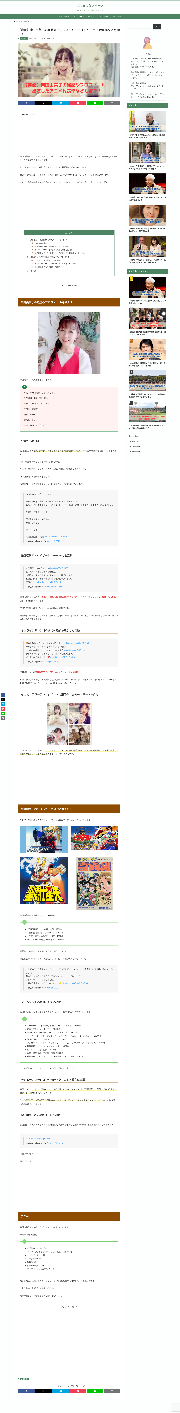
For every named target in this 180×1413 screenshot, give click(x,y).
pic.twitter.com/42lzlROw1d (49, 582)
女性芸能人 (24, 38)
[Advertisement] (69, 134)
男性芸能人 (136, 452)
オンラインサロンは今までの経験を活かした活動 (53, 250)
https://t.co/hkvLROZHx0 (74, 650)
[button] (26, 103)
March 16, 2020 (53, 541)
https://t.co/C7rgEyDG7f (59, 568)
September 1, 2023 (55, 662)
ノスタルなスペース (90, 5)
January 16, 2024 (54, 587)
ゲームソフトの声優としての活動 (47, 260)
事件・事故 (136, 441)
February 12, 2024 (55, 1143)
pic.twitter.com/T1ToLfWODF (57, 537)
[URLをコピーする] (112, 103)
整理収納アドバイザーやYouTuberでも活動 (51, 246)
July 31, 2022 (52, 988)
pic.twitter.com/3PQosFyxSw (62, 657)
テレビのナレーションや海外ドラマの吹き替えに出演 (55, 264)
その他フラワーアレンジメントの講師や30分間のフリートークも (60, 253)
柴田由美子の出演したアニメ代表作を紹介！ (50, 257)
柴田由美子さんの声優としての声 (47, 267)
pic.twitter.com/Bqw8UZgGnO (75, 983)
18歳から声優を (41, 243)
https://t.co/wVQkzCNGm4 (77, 643)
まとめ (33, 271)
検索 (157, 27)
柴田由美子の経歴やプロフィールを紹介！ (49, 240)
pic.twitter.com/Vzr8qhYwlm (38, 1139)
